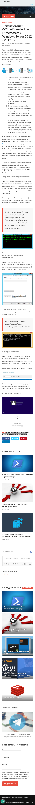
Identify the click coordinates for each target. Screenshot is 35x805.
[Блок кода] (20, 564)
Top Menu (7, 1)
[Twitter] (32, 5)
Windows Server (7, 22)
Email (4, 765)
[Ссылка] (22, 564)
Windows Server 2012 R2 (19, 434)
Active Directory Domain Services (17, 432)
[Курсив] (6, 564)
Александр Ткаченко (17, 43)
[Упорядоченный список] (13, 564)
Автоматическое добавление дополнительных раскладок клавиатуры (17, 535)
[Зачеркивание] (11, 564)
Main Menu (10, 16)
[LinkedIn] (28, 5)
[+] (26, 564)
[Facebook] (30, 5)
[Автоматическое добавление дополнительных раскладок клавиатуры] (17, 532)
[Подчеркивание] (8, 564)
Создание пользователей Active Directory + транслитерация (14, 608)
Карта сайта (29, 802)
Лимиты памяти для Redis (13, 698)
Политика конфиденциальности (15, 802)
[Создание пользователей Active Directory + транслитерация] (17, 472)
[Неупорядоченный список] (15, 564)
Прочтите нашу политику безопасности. (15, 778)
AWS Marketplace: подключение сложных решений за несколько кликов (17, 674)
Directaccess (6, 144)
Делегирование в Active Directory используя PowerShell (14, 505)
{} (24, 564)
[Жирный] (4, 564)
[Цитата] (17, 564)
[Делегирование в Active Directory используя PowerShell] (17, 502)
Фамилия (6, 757)
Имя (4, 749)
